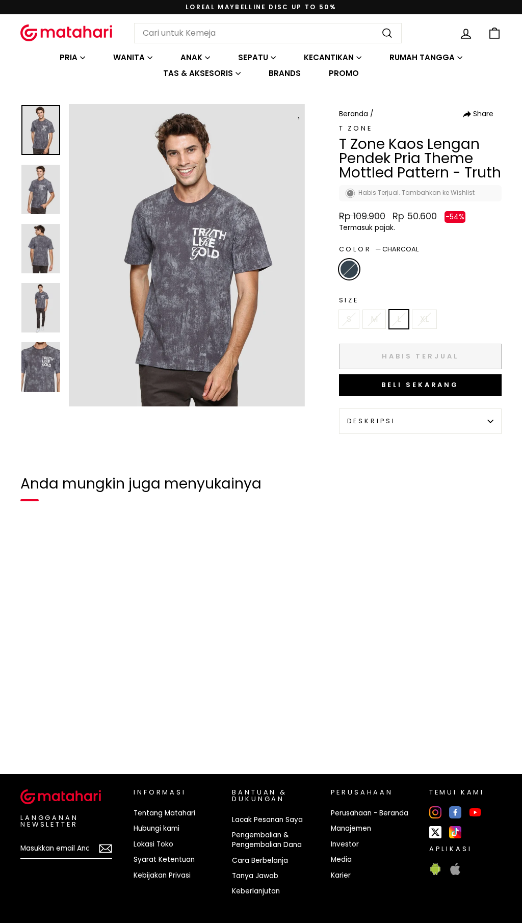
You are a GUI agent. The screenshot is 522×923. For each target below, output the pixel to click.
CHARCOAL (349, 269)
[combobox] (268, 33)
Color (379, 249)
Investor (345, 844)
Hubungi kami (156, 828)
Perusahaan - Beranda (369, 813)
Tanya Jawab (255, 876)
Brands (285, 73)
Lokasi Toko (153, 844)
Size (349, 300)
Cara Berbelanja (260, 860)
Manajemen (351, 828)
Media (341, 859)
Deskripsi (371, 421)
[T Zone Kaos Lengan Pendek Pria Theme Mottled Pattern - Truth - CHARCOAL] (35, 731)
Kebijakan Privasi (162, 875)
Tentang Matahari (164, 813)
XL (424, 319)
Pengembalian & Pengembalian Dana (267, 840)
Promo (344, 73)
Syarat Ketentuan (164, 859)
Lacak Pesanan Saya (267, 820)
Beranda (353, 114)
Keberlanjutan (256, 891)
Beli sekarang (420, 385)
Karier (341, 875)
